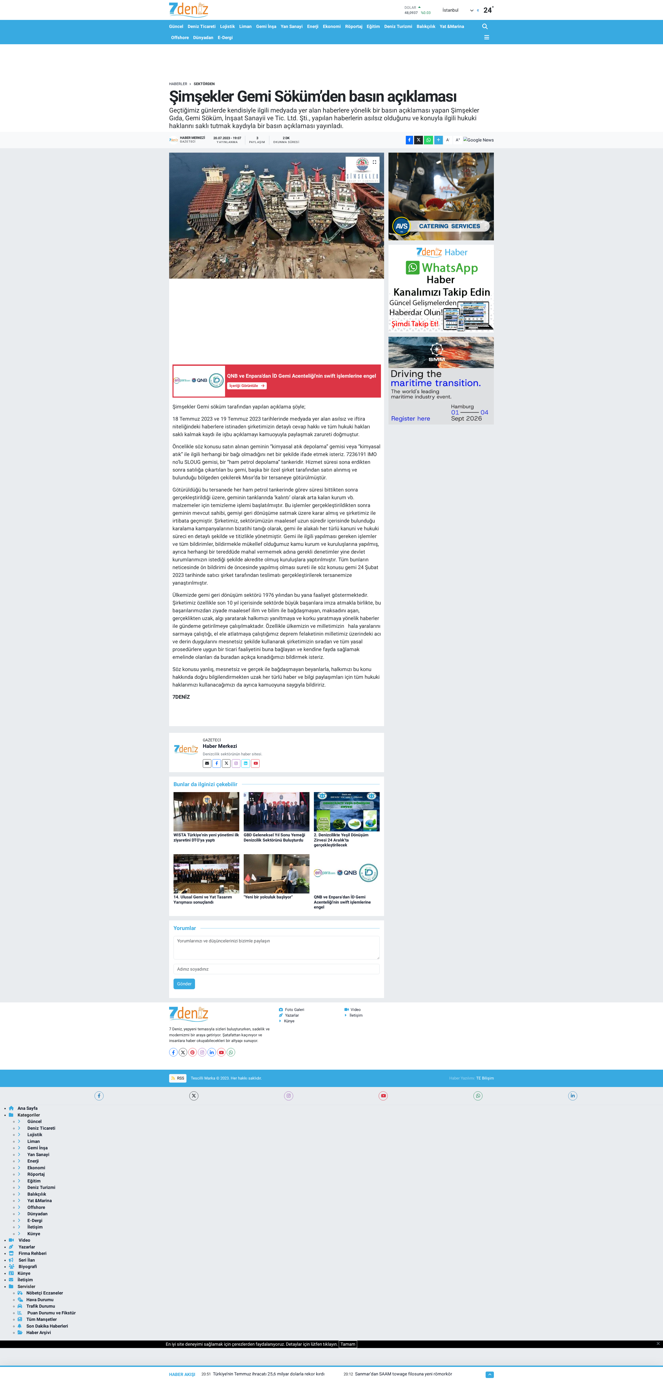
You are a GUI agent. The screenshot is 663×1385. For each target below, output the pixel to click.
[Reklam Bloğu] (441, 196)
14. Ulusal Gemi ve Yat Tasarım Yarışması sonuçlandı (203, 899)
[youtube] (383, 1095)
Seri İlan (26, 1260)
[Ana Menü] (485, 37)
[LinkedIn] (211, 1052)
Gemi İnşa (266, 26)
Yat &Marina (452, 26)
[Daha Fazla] (438, 140)
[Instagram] (236, 763)
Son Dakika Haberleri (47, 1326)
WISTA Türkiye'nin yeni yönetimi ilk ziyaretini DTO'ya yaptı (206, 837)
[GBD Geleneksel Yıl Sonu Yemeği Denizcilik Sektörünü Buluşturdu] (276, 811)
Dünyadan (203, 37)
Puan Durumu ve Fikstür (51, 1312)
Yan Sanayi (292, 26)
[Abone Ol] (478, 140)
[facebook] (99, 1095)
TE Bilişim (485, 1078)
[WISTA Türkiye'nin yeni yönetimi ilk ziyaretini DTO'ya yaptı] (206, 811)
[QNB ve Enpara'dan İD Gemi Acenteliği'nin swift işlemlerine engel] (347, 873)
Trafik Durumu (40, 1306)
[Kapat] (660, 1344)
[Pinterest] (192, 1052)
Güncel (176, 26)
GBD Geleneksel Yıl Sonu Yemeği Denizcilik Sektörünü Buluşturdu (274, 837)
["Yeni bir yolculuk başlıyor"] (276, 873)
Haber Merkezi (220, 746)
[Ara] (485, 26)
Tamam (348, 1344)
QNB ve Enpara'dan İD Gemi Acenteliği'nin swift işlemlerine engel (342, 902)
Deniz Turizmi (398, 26)
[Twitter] (226, 763)
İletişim (356, 1015)
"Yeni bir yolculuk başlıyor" (268, 897)
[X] (183, 1052)
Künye (289, 1021)
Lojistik (227, 26)
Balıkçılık (426, 26)
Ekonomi (332, 26)
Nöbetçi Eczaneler (44, 1292)
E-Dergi (225, 37)
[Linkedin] (245, 763)
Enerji (313, 26)
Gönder (184, 983)
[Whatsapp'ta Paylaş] (428, 140)
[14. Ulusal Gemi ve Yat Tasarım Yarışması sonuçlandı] (206, 873)
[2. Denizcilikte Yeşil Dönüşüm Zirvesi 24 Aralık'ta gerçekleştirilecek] (347, 811)
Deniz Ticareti (202, 26)
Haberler (178, 84)
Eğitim (373, 26)
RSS (180, 1078)
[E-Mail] (207, 763)
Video (356, 1009)
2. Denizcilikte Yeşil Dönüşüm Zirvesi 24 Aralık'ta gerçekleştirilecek (341, 839)
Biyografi (27, 1266)
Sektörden (204, 84)
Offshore (180, 37)
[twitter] (193, 1095)
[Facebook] (216, 763)
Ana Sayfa (28, 1108)
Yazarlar (292, 1015)
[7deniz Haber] (188, 10)
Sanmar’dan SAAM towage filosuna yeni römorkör (403, 1373)
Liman (245, 26)
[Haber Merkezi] (186, 749)
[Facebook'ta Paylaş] (409, 140)
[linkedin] (572, 1095)
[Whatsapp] (231, 1052)
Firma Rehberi (32, 1253)
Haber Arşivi (38, 1332)
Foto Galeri (294, 1009)
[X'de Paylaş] (418, 140)
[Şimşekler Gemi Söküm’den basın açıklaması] (276, 216)
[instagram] (288, 1095)
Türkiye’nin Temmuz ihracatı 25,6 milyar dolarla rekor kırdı (269, 1373)
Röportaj (353, 26)
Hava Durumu (40, 1299)
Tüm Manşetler (41, 1319)
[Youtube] (255, 763)
